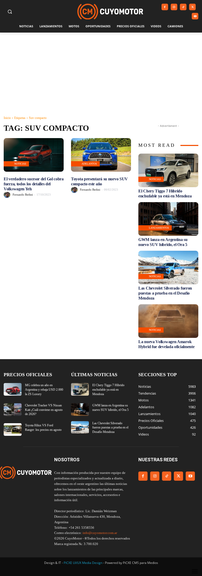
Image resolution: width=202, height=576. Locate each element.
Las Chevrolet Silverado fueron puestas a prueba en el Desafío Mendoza (165, 293)
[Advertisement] (101, 72)
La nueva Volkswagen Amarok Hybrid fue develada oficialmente (166, 344)
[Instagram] (174, 7)
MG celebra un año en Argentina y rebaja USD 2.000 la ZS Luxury (44, 389)
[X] (192, 7)
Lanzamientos (159, 227)
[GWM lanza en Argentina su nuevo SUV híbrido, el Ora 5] (168, 219)
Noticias (20, 163)
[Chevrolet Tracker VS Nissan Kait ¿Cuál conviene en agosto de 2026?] (13, 409)
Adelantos (89, 163)
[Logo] (110, 12)
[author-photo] (8, 194)
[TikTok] (183, 7)
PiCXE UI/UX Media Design (83, 563)
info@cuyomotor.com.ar (100, 533)
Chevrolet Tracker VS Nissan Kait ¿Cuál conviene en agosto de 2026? (44, 410)
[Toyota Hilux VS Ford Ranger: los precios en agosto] (13, 429)
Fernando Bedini (23, 194)
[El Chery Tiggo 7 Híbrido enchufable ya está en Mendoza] (168, 170)
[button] (10, 12)
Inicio (7, 118)
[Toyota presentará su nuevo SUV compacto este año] (101, 155)
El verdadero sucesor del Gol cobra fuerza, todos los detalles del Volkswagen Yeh (34, 184)
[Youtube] (195, 16)
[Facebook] (164, 7)
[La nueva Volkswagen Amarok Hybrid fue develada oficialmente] (168, 321)
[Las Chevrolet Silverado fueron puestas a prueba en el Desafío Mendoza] (168, 267)
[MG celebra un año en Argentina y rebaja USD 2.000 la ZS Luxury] (13, 389)
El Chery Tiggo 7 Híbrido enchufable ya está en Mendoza (108, 389)
